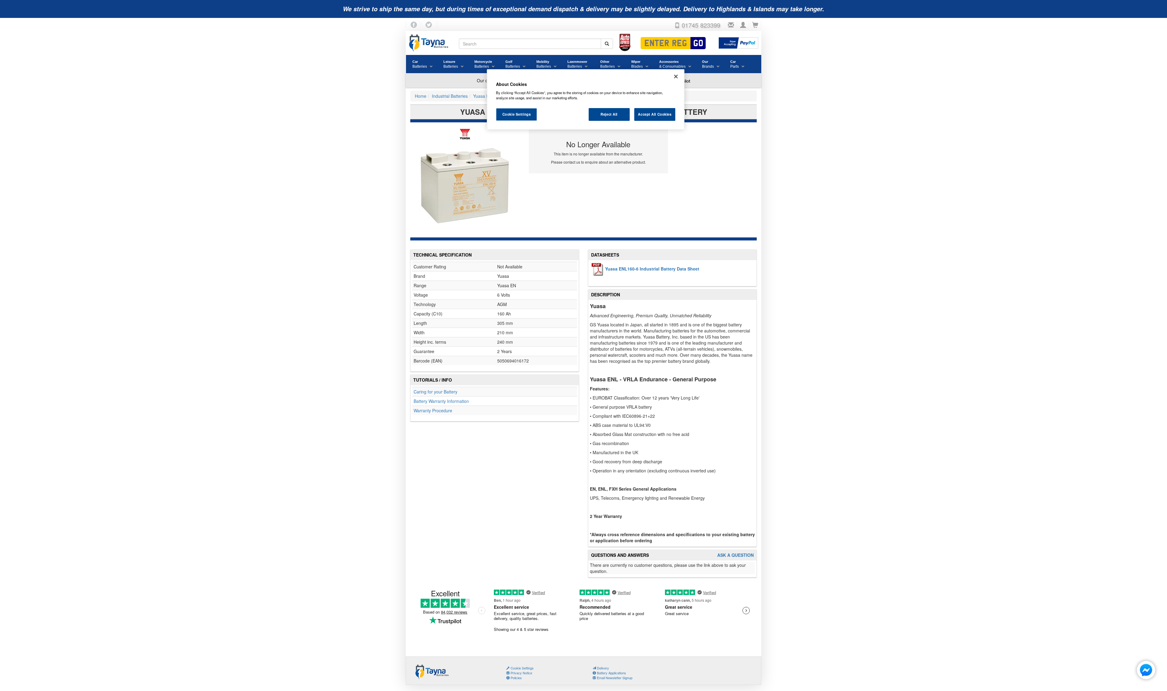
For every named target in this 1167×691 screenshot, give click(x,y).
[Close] (676, 76)
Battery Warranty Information (441, 401)
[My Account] (743, 25)
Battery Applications (611, 672)
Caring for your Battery (435, 392)
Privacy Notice (521, 672)
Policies (516, 677)
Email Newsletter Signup (614, 677)
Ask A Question (735, 555)
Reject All (609, 114)
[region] (585, 99)
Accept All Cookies (654, 114)
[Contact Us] (731, 25)
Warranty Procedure (433, 410)
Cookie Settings (516, 114)
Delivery (602, 667)
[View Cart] (755, 25)
